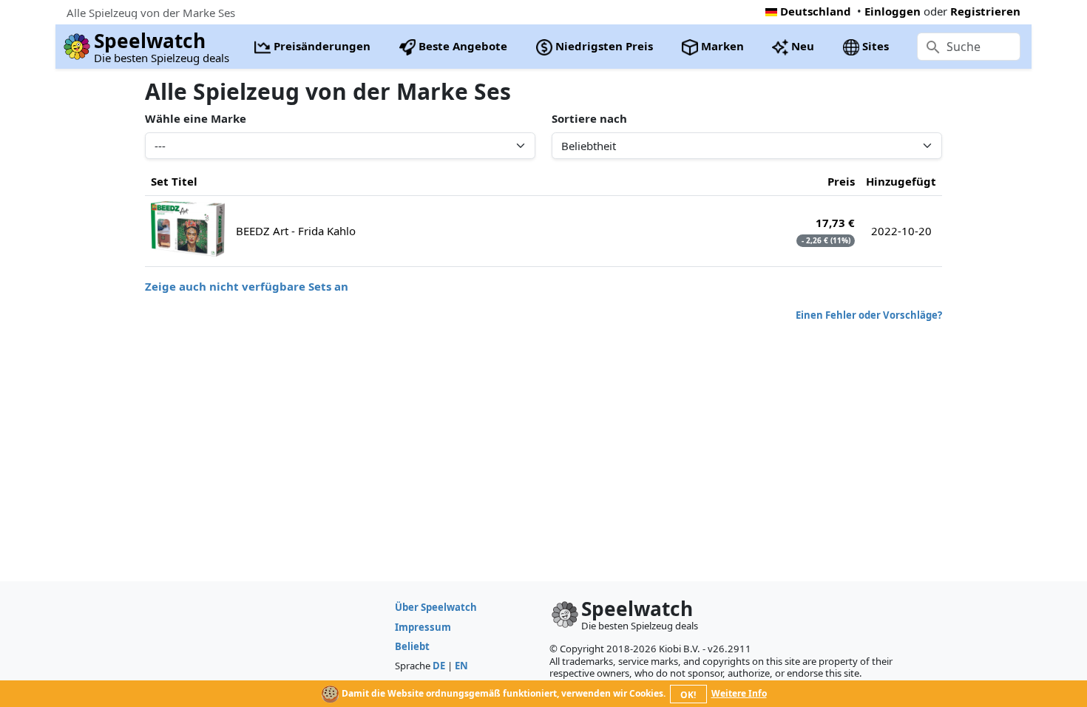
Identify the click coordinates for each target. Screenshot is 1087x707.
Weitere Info (739, 693)
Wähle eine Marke (195, 118)
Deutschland (815, 11)
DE (439, 665)
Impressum (423, 627)
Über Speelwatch (436, 607)
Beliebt (412, 646)
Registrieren (985, 11)
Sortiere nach (589, 118)
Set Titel (174, 181)
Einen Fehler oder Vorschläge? (869, 315)
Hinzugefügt (901, 181)
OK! (688, 695)
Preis (841, 181)
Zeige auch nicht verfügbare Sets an (246, 286)
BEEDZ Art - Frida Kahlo (296, 230)
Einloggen (892, 11)
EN (461, 665)
